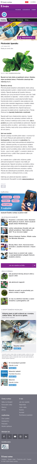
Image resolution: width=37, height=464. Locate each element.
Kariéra (21, 410)
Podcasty (5, 424)
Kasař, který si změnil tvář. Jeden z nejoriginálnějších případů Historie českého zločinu (22, 255)
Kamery (34, 9)
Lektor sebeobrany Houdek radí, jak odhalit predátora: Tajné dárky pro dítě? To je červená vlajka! (21, 230)
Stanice (4, 407)
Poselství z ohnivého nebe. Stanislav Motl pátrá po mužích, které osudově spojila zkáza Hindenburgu (22, 221)
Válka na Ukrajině (7, 402)
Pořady (20, 20)
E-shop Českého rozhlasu (12, 310)
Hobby (3, 20)
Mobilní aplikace (7, 426)
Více (27, 20)
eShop (4, 410)
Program (18, 9)
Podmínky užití (21, 459)
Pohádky (5, 201)
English (29, 459)
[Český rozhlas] (6, 2)
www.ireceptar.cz (28, 179)
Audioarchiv (26, 9)
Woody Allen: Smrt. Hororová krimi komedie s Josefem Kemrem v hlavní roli (22, 246)
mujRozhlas (5, 192)
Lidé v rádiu (23, 407)
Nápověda (22, 404)
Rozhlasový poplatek (25, 415)
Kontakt (21, 412)
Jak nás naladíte (24, 402)
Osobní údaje (11, 459)
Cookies (3, 459)
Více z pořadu (7, 271)
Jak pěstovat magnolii (16, 282)
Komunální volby (7, 404)
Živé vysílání (6, 204)
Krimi (15, 197)
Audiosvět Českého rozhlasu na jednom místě (14, 212)
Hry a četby (6, 197)
